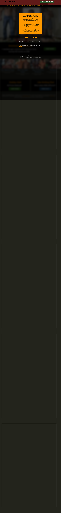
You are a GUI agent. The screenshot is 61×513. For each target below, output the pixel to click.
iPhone (11, 5)
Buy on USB (16, 5)
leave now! (20, 46)
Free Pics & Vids (24, 5)
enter (35, 38)
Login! (43, 5)
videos (6, 5)
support (38, 5)
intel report (32, 5)
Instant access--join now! (47, 1)
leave (26, 38)
